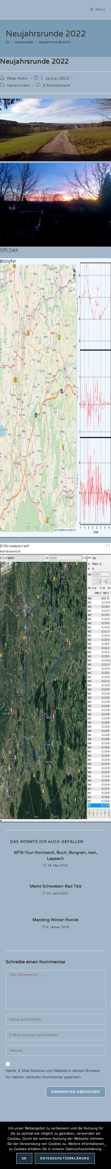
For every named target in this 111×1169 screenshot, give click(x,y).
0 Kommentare (56, 85)
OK (24, 1158)
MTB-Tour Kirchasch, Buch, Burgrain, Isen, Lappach (55, 855)
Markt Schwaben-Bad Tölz (56, 886)
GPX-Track (9, 250)
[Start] (7, 42)
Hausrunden (18, 85)
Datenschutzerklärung (64, 1158)
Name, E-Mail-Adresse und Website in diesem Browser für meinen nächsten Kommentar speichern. (53, 1074)
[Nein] (104, 1145)
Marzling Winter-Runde (55, 919)
